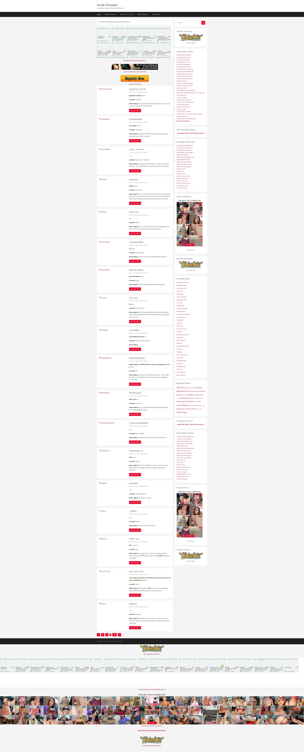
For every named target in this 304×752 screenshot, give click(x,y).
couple (189, 394)
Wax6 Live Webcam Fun (184, 164)
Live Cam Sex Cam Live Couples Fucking (189, 114)
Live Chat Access (182, 188)
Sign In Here (156, 14)
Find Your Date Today (183, 60)
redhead (198, 405)
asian (185, 388)
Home (99, 14)
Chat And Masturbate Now (185, 78)
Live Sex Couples (182, 97)
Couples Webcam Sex (183, 107)
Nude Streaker (107, 5)
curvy (178, 398)
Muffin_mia (134, 539)
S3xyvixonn (180, 358)
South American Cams (183, 183)
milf (199, 401)
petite (188, 405)
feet (197, 398)
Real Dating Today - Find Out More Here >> (190, 133)
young (184, 412)
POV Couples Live (182, 116)
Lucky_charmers (136, 149)
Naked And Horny (110, 14)
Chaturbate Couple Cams (184, 150)
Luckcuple (180, 337)
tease (200, 409)
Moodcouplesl (135, 393)
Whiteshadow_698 (182, 346)
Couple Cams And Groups (184, 74)
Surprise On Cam (182, 81)
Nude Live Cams (182, 181)
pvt (194, 405)
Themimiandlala (136, 242)
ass (187, 387)
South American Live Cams (185, 85)
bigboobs (181, 391)
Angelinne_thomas (137, 89)
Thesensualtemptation (138, 423)
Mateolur (133, 604)
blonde (202, 391)
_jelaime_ (133, 511)
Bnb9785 (179, 352)
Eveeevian (133, 179)
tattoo (197, 409)
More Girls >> (191, 250)
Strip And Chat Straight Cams (186, 157)
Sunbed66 (133, 483)
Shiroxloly (180, 363)
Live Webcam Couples (183, 111)
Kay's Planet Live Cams (184, 100)
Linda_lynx (134, 212)
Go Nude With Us (135, 110)
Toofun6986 (134, 330)
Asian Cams (180, 171)
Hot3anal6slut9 (181, 360)
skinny (182, 409)
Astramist (179, 369)
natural (179, 405)
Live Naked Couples (183, 104)
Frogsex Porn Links (182, 185)
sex (201, 405)
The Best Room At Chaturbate (186, 90)
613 (115, 635)
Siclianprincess (181, 366)
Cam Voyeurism (181, 95)
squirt (193, 409)
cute (180, 398)
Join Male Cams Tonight (184, 148)
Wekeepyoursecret (182, 334)
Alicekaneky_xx (136, 451)
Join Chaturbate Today (183, 67)
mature (196, 401)
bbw (192, 387)
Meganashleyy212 (137, 358)
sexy (204, 405)
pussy (191, 405)
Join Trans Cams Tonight (184, 162)
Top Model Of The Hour (184, 57)
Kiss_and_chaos (136, 571)
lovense (190, 401)
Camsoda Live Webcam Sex (185, 71)
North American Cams (183, 176)
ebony (193, 398)
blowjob (179, 395)
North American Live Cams (185, 69)
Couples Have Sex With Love (186, 102)
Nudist (145, 92)
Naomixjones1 (181, 340)
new (184, 405)
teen (179, 412)
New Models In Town (183, 62)
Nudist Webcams (142, 14)
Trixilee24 (179, 349)
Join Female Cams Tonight (185, 152)
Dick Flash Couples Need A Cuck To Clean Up (190, 93)
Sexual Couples (181, 109)
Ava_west (133, 297)
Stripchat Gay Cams (183, 155)
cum (201, 395)
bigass (199, 387)
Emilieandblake (135, 119)
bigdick (193, 391)
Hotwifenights (181, 372)
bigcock (188, 391)
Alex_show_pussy (182, 355)
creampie (196, 395)
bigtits (198, 391)
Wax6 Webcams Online (184, 55)
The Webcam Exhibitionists (185, 145)
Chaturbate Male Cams (184, 159)
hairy (200, 398)
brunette (184, 395)
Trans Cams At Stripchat (184, 166)
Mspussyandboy (136, 270)
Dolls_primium (181, 375)
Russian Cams (181, 174)
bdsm (194, 387)
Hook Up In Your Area (126, 14)
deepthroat (187, 398)
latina (179, 401)
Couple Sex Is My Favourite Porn (186, 119)
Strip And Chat (181, 169)
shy (178, 409)
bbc (190, 387)
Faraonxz (179, 343)
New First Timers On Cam (184, 76)
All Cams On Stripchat (183, 64)
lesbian (183, 401)
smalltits (188, 409)
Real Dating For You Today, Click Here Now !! (152, 730)
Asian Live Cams (182, 88)
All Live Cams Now (182, 178)
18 (178, 387)
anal (181, 387)
